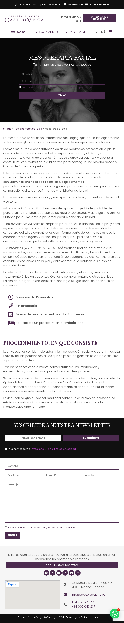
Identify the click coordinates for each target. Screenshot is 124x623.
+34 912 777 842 (83, 602)
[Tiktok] (78, 573)
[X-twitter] (52, 573)
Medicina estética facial (28, 128)
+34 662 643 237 (83, 606)
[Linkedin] (71, 573)
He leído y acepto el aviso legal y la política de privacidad (57, 87)
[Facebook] (46, 573)
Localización (75, 4)
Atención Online (99, 4)
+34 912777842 (29, 4)
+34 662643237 (52, 4)
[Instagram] (65, 573)
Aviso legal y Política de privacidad (86, 617)
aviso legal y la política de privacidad (54, 448)
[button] (62, 565)
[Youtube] (59, 573)
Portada (6, 128)
